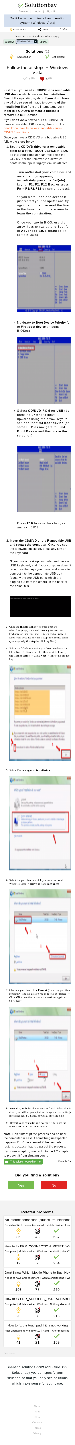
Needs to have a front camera (22, 1277)
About (37, 1406)
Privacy (37, 1433)
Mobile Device (54, 1225)
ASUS (46, 1330)
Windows (9, 42)
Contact (37, 1422)
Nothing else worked (62, 1304)
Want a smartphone (53, 1277)
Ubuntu (43, 42)
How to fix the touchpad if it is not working (37, 1325)
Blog (37, 1417)
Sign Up (51, 11)
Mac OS (66, 1251)
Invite (37, 1411)
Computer (10, 1251)
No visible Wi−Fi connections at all (24, 1225)
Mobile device (27, 1251)
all (24, 36)
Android (54, 1251)
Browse (23, 11)
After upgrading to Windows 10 (22, 1330)
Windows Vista (25, 41)
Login (37, 11)
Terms (37, 1427)
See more (9, 1353)
